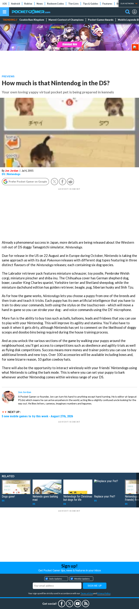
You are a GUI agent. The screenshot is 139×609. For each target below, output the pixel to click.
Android (15, 3)
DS (3, 174)
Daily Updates (55, 579)
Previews (8, 76)
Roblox (28, 3)
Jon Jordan (11, 170)
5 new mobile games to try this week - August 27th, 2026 (37, 416)
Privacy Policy (103, 593)
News (40, 3)
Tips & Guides (90, 3)
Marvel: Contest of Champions (66, 19)
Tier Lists (73, 3)
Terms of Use (87, 593)
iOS (5, 3)
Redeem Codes (55, 3)
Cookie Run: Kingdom (31, 19)
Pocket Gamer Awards (100, 19)
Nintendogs (13, 174)
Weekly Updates (82, 579)
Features (107, 3)
